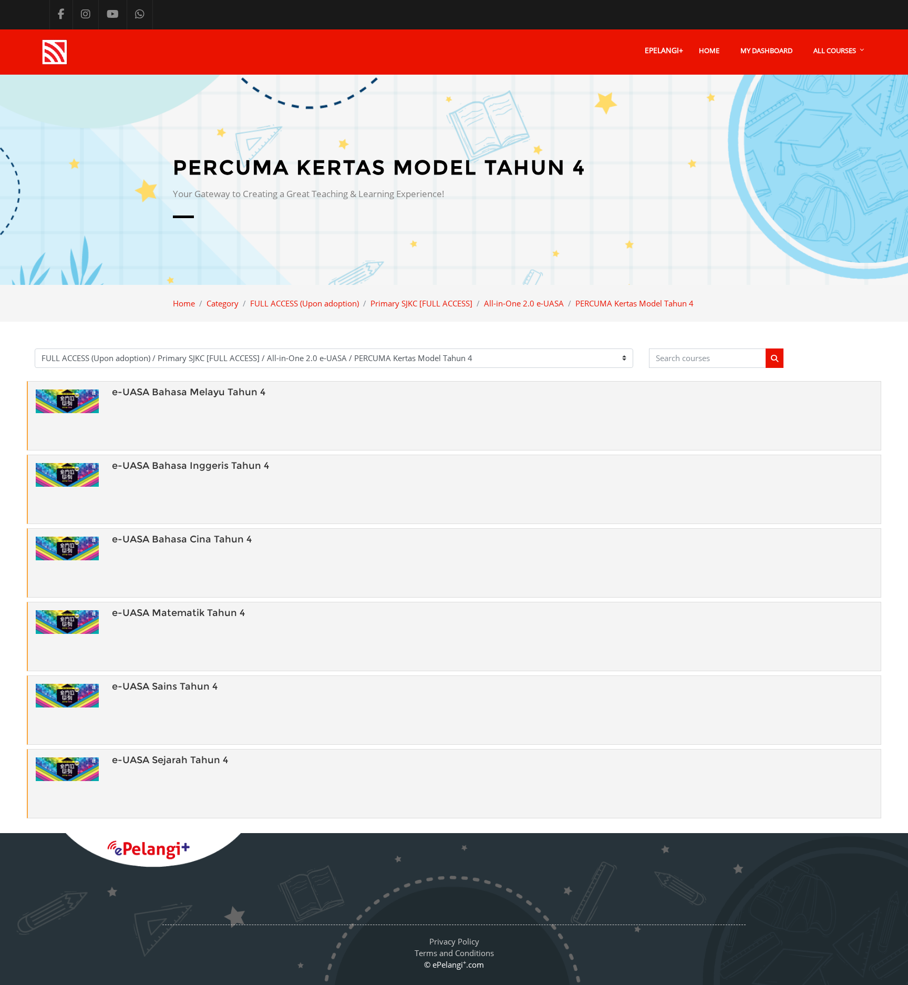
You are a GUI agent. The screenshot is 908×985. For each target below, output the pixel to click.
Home (709, 50)
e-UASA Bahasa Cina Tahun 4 (182, 539)
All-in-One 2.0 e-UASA (524, 303)
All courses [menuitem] (834, 50)
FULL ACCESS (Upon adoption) (304, 303)
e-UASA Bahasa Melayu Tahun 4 (188, 392)
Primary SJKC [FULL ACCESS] (421, 303)
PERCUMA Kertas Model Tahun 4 (634, 303)
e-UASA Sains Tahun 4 (165, 686)
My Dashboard (766, 50)
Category (223, 303)
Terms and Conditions (454, 953)
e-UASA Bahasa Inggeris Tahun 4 (190, 465)
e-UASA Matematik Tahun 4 (178, 613)
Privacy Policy (454, 941)
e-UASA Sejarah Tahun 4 (170, 760)
